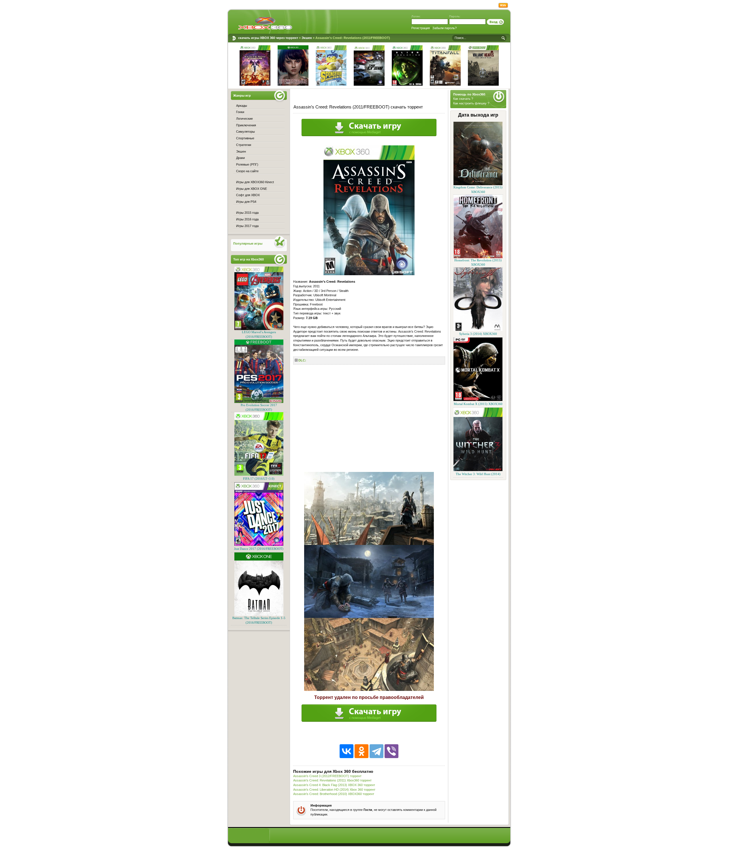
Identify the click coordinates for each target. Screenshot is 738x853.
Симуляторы (245, 131)
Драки (240, 158)
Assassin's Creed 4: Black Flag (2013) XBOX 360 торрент (334, 785)
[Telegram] (376, 751)
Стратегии (243, 145)
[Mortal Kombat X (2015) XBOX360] (477, 400)
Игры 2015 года (247, 212)
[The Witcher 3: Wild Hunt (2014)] (477, 470)
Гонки (240, 112)
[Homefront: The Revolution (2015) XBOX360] (477, 257)
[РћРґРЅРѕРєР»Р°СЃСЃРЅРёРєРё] (361, 751)
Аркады (241, 105)
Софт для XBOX (248, 195)
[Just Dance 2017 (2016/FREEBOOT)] (258, 544)
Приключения (246, 125)
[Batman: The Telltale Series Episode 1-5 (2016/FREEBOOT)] (258, 614)
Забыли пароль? (444, 28)
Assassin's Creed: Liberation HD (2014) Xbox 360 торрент (334, 789)
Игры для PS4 (246, 201)
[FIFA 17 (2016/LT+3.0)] (258, 474)
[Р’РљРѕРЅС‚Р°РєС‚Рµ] (346, 751)
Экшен (241, 151)
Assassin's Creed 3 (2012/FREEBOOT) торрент (327, 776)
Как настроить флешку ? (471, 103)
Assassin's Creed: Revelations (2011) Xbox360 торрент (332, 780)
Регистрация (420, 28)
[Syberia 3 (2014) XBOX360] (477, 329)
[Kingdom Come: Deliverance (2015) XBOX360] (477, 184)
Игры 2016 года (247, 219)
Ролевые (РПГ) (247, 164)
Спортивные (245, 138)
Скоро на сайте (247, 171)
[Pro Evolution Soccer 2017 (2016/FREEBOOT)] (258, 402)
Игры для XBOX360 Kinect (255, 182)
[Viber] (391, 751)
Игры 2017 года (247, 226)
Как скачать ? (463, 98)
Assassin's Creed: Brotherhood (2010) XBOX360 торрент (333, 794)
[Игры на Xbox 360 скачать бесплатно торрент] (265, 23)
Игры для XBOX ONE (251, 188)
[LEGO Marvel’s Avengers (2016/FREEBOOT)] (258, 329)
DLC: (302, 360)
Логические (244, 118)
